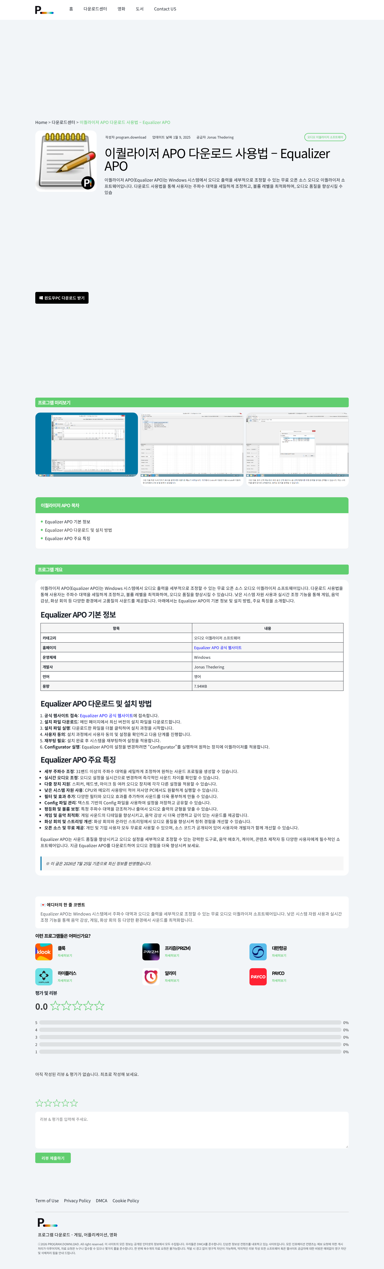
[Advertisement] (192, 77)
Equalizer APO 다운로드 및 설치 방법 (78, 530)
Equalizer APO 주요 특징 (67, 538)
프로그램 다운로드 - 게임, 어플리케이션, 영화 (77, 1234)
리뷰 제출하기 (53, 1158)
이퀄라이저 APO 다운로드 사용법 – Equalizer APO (217, 158)
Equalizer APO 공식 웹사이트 (218, 647)
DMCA (101, 1200)
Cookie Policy (126, 1200)
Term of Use (47, 1200)
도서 (140, 8)
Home (41, 122)
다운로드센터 (95, 8)
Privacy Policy (77, 1200)
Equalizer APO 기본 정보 (67, 521)
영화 (121, 8)
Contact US (165, 8)
